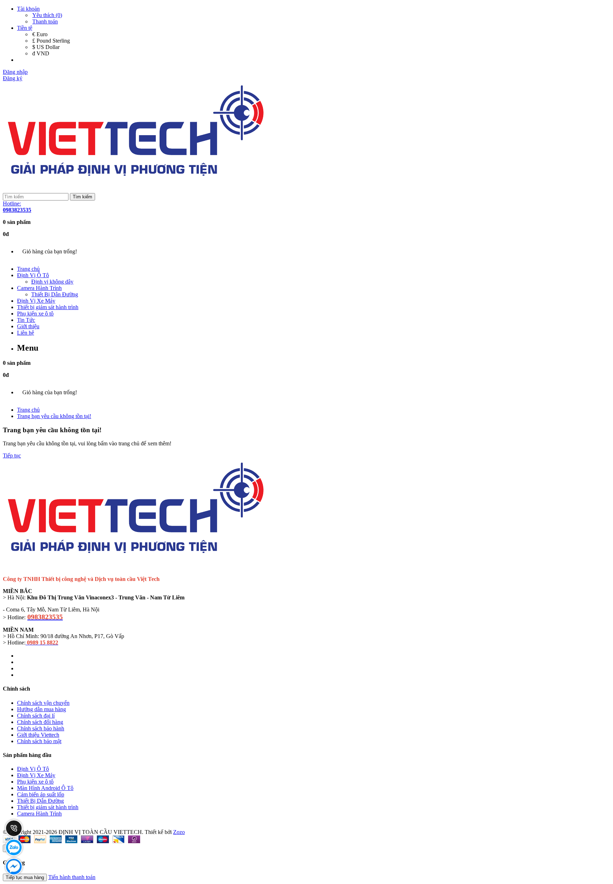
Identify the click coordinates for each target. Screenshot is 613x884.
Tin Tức (26, 320)
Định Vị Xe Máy (36, 301)
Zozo (179, 832)
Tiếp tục (12, 455)
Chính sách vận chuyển (43, 703)
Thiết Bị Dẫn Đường (54, 294)
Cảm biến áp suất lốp (40, 794)
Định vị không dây (52, 282)
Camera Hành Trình (39, 288)
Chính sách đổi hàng (40, 722)
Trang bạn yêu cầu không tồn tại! (54, 416)
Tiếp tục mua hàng (25, 877)
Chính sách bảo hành (40, 728)
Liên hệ (25, 333)
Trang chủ (28, 269)
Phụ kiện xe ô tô (35, 314)
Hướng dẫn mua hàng (41, 709)
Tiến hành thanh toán (71, 877)
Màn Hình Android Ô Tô (45, 788)
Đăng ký (12, 78)
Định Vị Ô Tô (33, 275)
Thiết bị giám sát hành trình (47, 307)
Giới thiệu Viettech (38, 735)
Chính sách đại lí (36, 716)
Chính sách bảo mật (39, 741)
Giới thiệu (28, 326)
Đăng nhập (15, 72)
